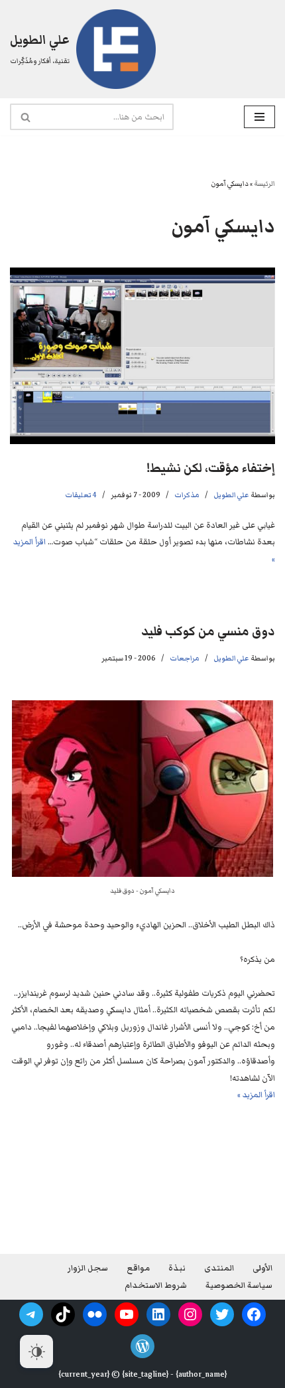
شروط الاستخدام (156, 1285)
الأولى (262, 1268)
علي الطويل (231, 495)
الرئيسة (264, 183)
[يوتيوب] (127, 1314)
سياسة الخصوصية (238, 1285)
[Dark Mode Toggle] (36, 1351)
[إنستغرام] (190, 1314)
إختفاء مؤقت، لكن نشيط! (210, 468)
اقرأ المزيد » (256, 1095)
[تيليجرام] (31, 1314)
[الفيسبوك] (254, 1314)
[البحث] (25, 117)
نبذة (177, 1268)
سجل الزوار (88, 1268)
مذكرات (187, 495)
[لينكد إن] (158, 1314)
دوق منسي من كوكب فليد (208, 631)
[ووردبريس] (142, 1346)
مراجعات (185, 658)
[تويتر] (222, 1314)
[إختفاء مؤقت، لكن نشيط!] (142, 356)
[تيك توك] (63, 1314)
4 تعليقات (81, 495)
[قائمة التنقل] (259, 117)
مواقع (138, 1268)
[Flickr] (95, 1314)
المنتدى (219, 1268)
